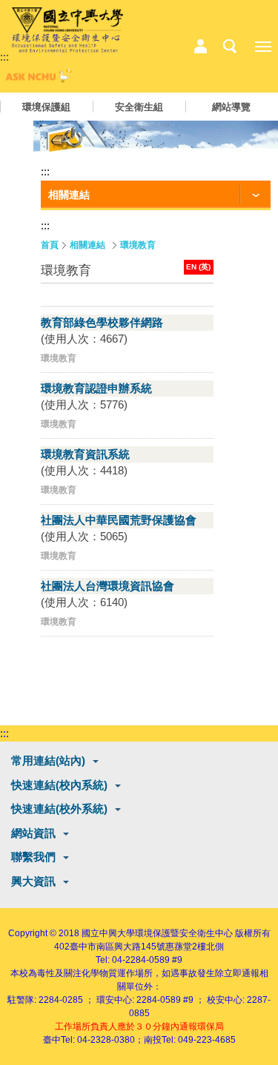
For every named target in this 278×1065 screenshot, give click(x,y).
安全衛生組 (139, 106)
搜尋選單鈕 (230, 47)
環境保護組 (46, 106)
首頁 (50, 245)
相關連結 (87, 245)
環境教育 (138, 245)
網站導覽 (231, 106)
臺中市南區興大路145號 (117, 946)
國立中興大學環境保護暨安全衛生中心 (157, 933)
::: (4, 56)
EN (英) (198, 267)
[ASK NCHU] (37, 79)
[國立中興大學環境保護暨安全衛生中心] (67, 30)
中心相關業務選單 (200, 47)
